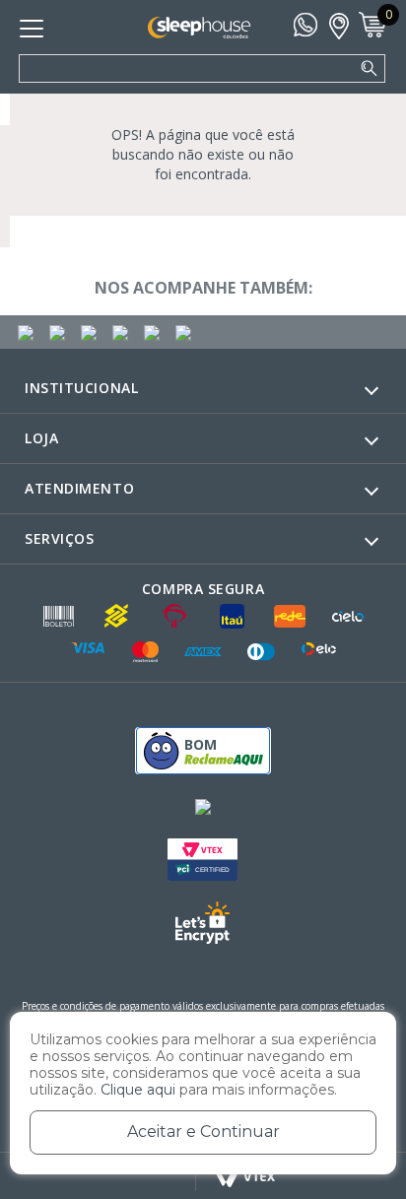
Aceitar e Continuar (203, 1131)
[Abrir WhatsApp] (356, 1149)
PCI (202, 859)
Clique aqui (138, 1090)
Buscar (369, 69)
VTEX (246, 1176)
